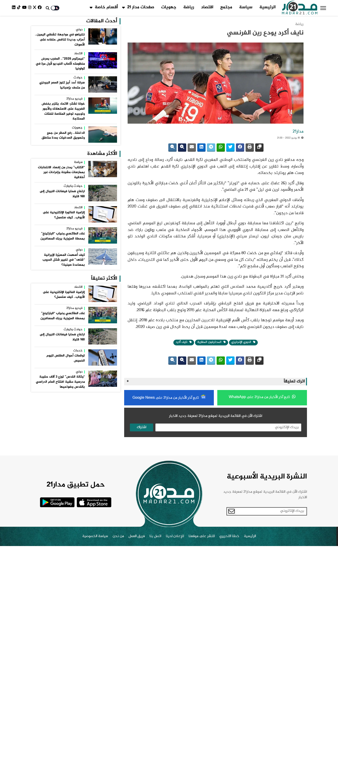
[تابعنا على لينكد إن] (14, 8)
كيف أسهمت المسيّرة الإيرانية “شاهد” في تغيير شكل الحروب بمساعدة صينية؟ (64, 260)
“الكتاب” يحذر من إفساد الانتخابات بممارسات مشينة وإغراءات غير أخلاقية (61, 172)
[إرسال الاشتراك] (231, 511)
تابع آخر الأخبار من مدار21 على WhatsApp (260, 397)
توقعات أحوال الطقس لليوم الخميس (65, 358)
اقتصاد (207, 7)
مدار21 (298, 131)
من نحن (118, 536)
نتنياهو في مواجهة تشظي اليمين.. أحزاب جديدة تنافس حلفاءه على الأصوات (60, 39)
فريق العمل (137, 536)
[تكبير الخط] (182, 147)
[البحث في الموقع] (47, 8)
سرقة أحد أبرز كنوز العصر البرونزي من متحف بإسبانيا (62, 85)
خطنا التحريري (229, 536)
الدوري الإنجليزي (241, 342)
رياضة (188, 7)
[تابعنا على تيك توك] (19, 8)
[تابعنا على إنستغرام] (30, 8)
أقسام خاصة (106, 7)
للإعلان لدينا (175, 536)
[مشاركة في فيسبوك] (240, 147)
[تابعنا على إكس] (35, 8)
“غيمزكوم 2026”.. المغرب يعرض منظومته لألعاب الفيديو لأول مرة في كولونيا (60, 63)
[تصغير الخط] (172, 147)
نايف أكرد (182, 342)
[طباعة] (250, 147)
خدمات (78, 351)
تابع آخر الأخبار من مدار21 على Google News (166, 398)
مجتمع (226, 7)
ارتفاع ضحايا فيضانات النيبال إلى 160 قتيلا (62, 194)
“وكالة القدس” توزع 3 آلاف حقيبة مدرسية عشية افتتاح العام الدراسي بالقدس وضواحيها (60, 382)
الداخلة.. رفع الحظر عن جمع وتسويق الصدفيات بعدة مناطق (63, 135)
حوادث (78, 78)
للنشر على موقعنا (202, 536)
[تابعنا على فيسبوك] (40, 8)
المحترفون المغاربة (209, 342)
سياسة (245, 7)
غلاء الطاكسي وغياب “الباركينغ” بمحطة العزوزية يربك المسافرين (62, 236)
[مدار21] (300, 8)
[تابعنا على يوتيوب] (25, 8)
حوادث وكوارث (73, 186)
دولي (79, 29)
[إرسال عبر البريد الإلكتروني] (192, 147)
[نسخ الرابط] (259, 147)
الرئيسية (267, 7)
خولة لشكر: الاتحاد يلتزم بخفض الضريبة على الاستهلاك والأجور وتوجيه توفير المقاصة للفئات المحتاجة (63, 111)
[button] (323, 8)
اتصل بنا (155, 536)
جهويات (168, 7)
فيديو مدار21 (74, 99)
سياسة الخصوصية (95, 536)
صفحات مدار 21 (140, 7)
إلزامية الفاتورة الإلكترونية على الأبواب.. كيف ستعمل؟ (64, 215)
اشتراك (141, 427)
